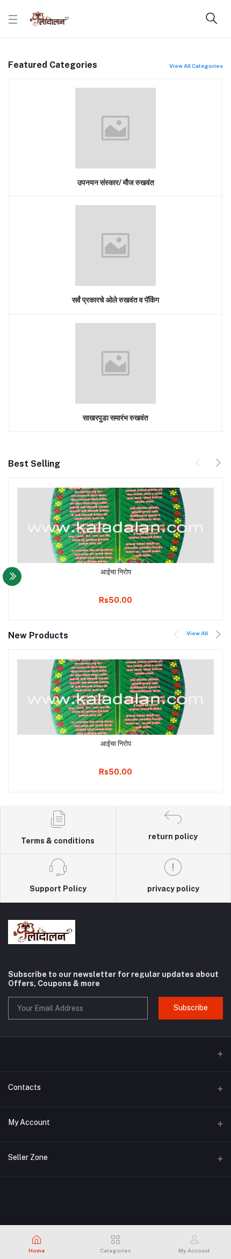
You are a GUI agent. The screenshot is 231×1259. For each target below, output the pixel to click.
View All (197, 633)
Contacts (24, 1087)
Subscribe (191, 1007)
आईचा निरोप (115, 572)
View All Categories (196, 65)
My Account (29, 1122)
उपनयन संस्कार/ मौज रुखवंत (115, 182)
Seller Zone (28, 1157)
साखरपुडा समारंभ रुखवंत (115, 417)
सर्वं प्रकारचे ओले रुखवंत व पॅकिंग (115, 300)
